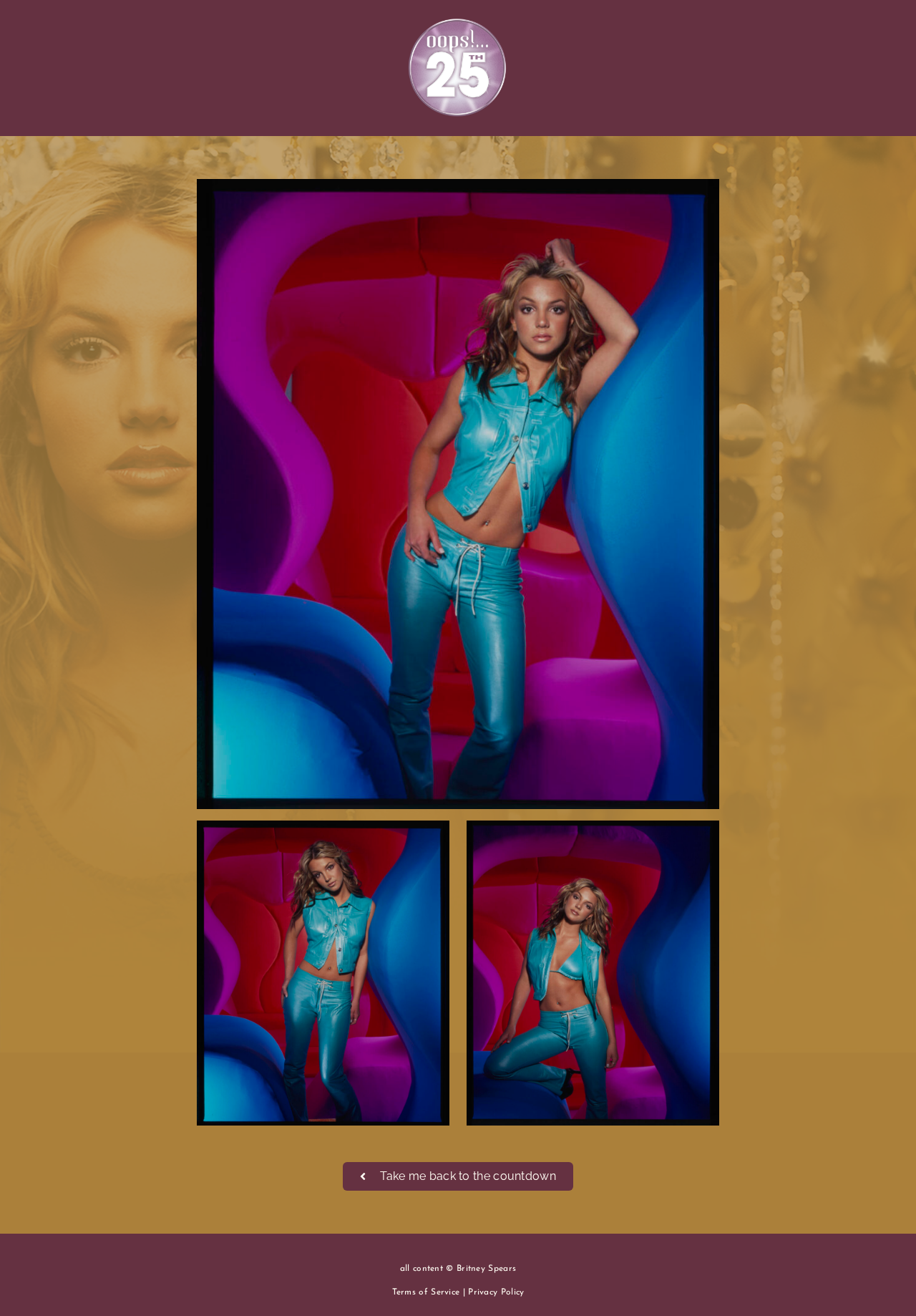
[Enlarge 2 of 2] (700, 839)
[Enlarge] (700, 197)
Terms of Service (426, 1292)
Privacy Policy (496, 1292)
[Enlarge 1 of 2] (431, 839)
